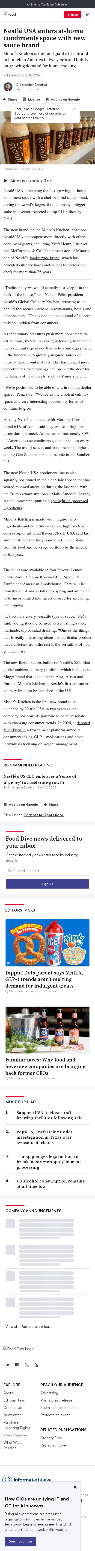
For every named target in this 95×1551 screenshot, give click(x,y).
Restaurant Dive (53, 1445)
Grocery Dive (51, 1438)
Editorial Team (14, 1400)
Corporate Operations (44, 815)
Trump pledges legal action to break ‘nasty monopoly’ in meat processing (49, 1162)
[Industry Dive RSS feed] (36, 1365)
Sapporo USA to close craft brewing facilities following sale (50, 1115)
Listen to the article (31, 181)
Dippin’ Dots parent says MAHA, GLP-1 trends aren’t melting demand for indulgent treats (44, 979)
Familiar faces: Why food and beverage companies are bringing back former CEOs (45, 1066)
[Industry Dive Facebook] (17, 1365)
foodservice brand (44, 257)
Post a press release (37, 1326)
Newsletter (12, 1415)
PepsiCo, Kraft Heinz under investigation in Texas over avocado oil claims (45, 1137)
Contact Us (12, 1407)
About (8, 1393)
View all (12, 1326)
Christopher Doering (31, 84)
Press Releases (15, 1435)
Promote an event (55, 1415)
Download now (20, 1541)
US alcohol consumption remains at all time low (51, 1183)
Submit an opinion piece (60, 1407)
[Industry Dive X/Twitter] (26, 1365)
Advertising (49, 1393)
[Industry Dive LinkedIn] (7, 1365)
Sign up (73, 14)
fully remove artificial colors (59, 540)
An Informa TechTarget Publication (47, 4)
